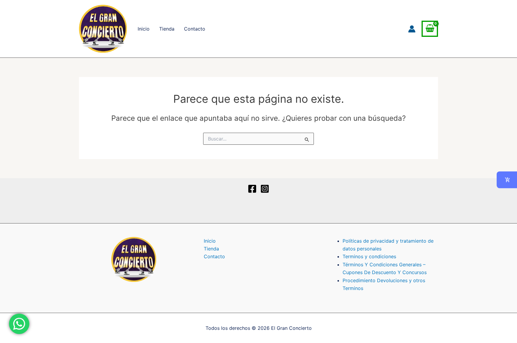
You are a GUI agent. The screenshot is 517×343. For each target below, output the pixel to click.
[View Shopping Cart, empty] (430, 29)
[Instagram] (264, 188)
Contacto (194, 29)
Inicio (144, 29)
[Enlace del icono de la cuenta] (412, 29)
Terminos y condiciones (369, 256)
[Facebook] (252, 188)
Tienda (166, 29)
